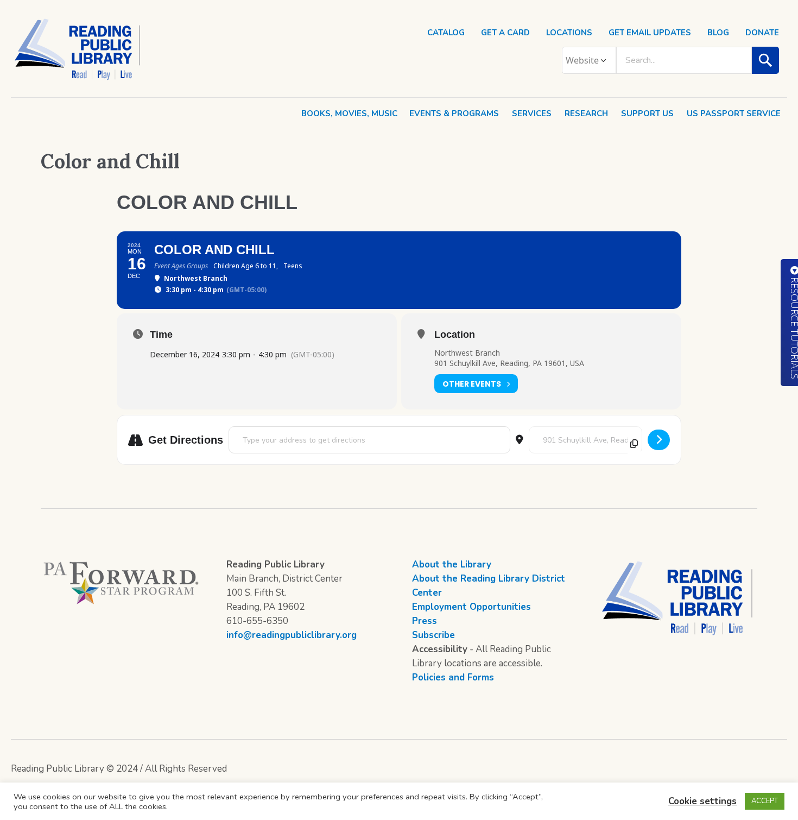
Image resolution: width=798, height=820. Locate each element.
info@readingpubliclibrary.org (291, 635)
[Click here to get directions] (659, 440)
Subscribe (433, 635)
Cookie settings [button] (702, 801)
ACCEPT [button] (764, 801)
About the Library (451, 564)
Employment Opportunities (471, 607)
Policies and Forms (453, 677)
